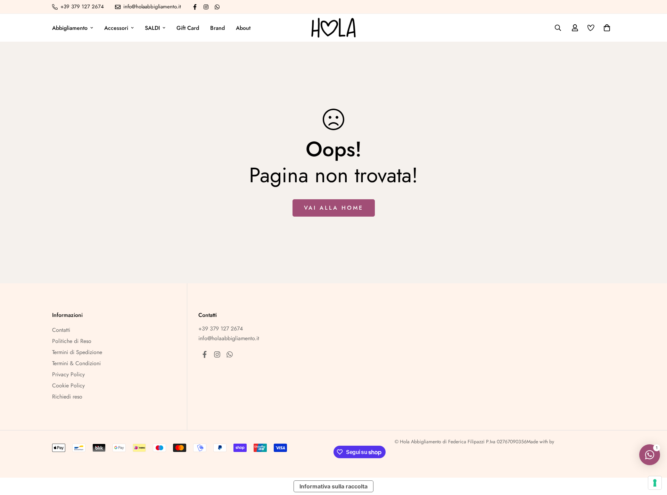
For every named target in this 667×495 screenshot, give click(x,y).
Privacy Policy (68, 374)
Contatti (61, 330)
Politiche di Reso (71, 341)
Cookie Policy (68, 385)
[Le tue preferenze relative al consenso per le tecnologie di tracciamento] (654, 482)
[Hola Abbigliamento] (333, 28)
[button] (605, 28)
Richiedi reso (67, 397)
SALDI (152, 28)
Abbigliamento (70, 28)
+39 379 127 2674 (220, 329)
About (243, 28)
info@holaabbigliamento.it (228, 338)
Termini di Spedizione (77, 352)
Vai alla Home (333, 208)
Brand (217, 28)
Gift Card (187, 28)
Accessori (116, 28)
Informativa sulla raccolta (333, 486)
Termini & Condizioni (76, 363)
